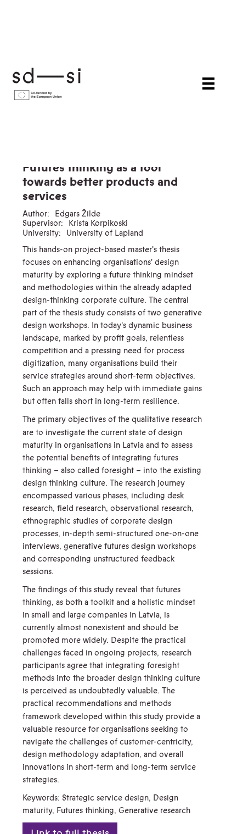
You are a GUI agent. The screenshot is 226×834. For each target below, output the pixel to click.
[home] (62, 83)
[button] (208, 83)
